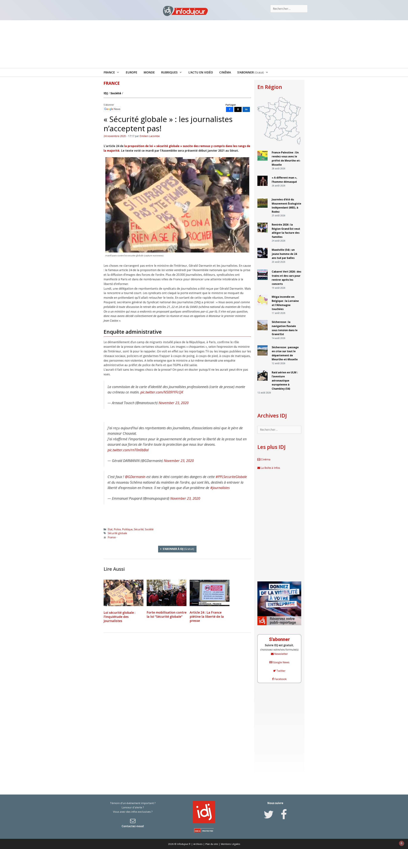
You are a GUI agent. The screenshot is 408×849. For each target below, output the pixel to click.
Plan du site (211, 843)
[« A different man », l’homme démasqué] (262, 187)
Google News (280, 662)
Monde (149, 72)
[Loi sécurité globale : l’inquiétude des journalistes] (123, 593)
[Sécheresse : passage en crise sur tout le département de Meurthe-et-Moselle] (262, 357)
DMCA (197, 831)
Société (115, 93)
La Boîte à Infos (270, 468)
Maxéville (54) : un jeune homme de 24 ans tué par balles (284, 254)
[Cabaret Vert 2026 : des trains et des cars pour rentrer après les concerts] (262, 281)
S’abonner (250, 72)
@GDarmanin (135, 476)
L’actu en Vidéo (200, 72)
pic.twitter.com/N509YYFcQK (161, 392)
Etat (110, 529)
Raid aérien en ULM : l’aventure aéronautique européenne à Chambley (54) (285, 380)
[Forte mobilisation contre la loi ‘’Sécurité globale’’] (166, 593)
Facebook (280, 679)
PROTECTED (207, 831)
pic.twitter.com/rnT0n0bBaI (128, 450)
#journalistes (220, 487)
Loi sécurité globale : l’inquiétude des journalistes (119, 616)
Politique (127, 529)
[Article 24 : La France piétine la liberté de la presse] (209, 593)
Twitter (280, 671)
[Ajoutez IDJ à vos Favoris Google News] (112, 109)
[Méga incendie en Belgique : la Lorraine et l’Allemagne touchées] (262, 306)
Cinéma (225, 72)
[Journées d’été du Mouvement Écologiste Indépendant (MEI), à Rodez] (262, 209)
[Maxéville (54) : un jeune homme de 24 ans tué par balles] (262, 259)
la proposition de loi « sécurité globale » (153, 146)
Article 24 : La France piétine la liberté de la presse (207, 616)
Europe (131, 72)
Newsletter (281, 654)
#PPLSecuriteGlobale (231, 476)
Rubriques (169, 72)
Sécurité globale (117, 533)
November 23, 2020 (174, 402)
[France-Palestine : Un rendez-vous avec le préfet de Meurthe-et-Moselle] (262, 162)
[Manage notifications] (401, 843)
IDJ (106, 93)
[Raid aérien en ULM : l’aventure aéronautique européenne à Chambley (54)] (262, 382)
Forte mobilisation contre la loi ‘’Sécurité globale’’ (166, 614)
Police (117, 529)
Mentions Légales (230, 843)
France (109, 72)
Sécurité (139, 529)
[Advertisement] (204, 44)
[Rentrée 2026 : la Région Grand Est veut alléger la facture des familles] (262, 234)
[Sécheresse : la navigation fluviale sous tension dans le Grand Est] (262, 331)
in (246, 109)
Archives (198, 843)
